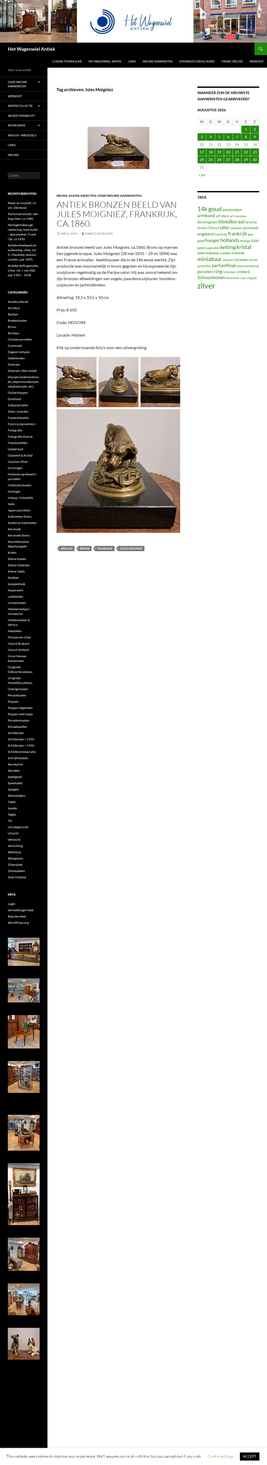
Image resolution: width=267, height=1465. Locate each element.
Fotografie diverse (20, 437)
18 (211, 152)
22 (246, 152)
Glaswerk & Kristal (20, 455)
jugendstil (213, 248)
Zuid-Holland (17, 877)
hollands (229, 240)
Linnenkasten (17, 603)
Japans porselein (19, 510)
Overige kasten (18, 689)
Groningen (15, 468)
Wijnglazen (15, 858)
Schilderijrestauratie (21, 752)
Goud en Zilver (18, 462)
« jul (202, 174)
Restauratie (16, 125)
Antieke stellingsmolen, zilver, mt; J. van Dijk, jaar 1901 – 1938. (23, 270)
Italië (255, 241)
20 (228, 152)
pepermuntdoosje (248, 266)
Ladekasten (15, 596)
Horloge (245, 241)
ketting (228, 247)
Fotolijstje (221, 234)
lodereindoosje (208, 253)
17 (202, 152)
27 (228, 159)
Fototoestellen (18, 443)
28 (237, 159)
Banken (13, 314)
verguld (252, 278)
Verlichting (15, 846)
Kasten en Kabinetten (22, 523)
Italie (11, 504)
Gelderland (15, 449)
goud (201, 241)
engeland (205, 233)
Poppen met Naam (20, 714)
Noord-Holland (18, 650)
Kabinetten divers (20, 516)
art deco (222, 216)
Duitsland (14, 399)
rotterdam (229, 272)
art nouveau (238, 216)
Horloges (14, 491)
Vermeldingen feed (20, 910)
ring (218, 271)
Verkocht (14, 839)
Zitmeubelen (16, 871)
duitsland (250, 228)
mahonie (238, 253)
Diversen (14, 364)
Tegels (12, 814)
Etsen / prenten (18, 411)
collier (224, 227)
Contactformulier (67, 61)
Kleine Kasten (17, 559)
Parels (253, 260)
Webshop (257, 61)
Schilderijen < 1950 (21, 745)
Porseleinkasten (18, 720)
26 (219, 159)
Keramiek (14, 529)
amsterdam (232, 209)
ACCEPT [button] (249, 1456)
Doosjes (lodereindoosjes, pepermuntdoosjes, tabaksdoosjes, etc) (24, 381)
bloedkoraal (231, 221)
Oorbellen (241, 260)
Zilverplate (15, 865)
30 (255, 159)
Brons (62, 196)
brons (85, 548)
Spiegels (13, 789)
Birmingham (207, 222)
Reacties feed (17, 916)
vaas (243, 278)
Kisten (12, 553)
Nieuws (13, 155)
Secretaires (15, 764)
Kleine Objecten (82, 196)
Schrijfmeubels (18, 758)
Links (132, 61)
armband (206, 215)
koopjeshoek (16, 584)
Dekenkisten (16, 358)
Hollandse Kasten (20, 485)
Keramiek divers (19, 535)
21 (237, 152)
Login (11, 904)
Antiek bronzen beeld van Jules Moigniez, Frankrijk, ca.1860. (117, 214)
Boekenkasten (17, 320)
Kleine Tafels (16, 571)
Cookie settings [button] (220, 1456)
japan (201, 248)
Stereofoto (232, 278)
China (212, 228)
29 (246, 159)
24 (202, 159)
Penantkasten (17, 695)
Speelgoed (15, 777)
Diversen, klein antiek (22, 371)
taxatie (12, 808)
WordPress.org (18, 923)
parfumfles (204, 266)
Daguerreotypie (18, 352)
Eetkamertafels (18, 405)
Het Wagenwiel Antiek (31, 49)
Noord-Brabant (18, 643)
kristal (243, 247)
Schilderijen (16, 733)
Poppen (13, 701)
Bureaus (13, 333)
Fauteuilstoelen (18, 418)
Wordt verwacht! (21, 115)
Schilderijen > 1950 (21, 739)
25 (211, 159)
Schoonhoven (211, 277)
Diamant (236, 228)
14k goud (209, 208)
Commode (15, 346)
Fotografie (15, 430)
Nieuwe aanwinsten (157, 61)
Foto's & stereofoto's (21, 424)
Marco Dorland (99, 233)
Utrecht (13, 833)
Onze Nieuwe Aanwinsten (120, 196)
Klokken (13, 578)
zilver (206, 285)
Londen (225, 253)
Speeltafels (15, 783)
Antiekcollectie (20, 105)
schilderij (243, 272)
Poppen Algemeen (20, 708)
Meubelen (15, 631)
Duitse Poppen (18, 393)
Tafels (12, 802)
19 (219, 152)
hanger (212, 240)
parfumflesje (224, 265)
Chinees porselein (20, 339)
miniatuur (209, 258)
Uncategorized (18, 827)
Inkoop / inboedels (22, 135)
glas (250, 234)
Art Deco (14, 308)
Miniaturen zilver (19, 637)
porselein (205, 271)
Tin (10, 821)
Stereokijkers (17, 796)
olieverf (228, 260)
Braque (67, 548)
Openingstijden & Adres (197, 61)
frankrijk (105, 548)
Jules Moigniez (131, 548)
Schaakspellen (17, 727)
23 (255, 152)
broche (251, 222)
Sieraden (14, 770)
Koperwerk (15, 590)
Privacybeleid (232, 61)
